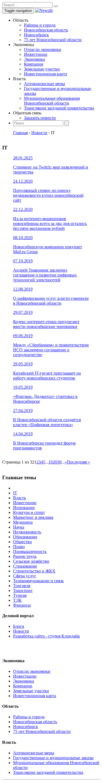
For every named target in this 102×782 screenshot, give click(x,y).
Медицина (23, 522)
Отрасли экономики (42, 49)
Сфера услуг (24, 576)
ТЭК (17, 600)
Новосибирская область (46, 30)
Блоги (18, 626)
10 (50, 462)
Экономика (34, 59)
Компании (33, 64)
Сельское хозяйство (31, 561)
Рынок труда (24, 556)
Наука (18, 527)
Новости (21, 631)
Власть (19, 497)
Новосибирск (36, 35)
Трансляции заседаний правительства (59, 108)
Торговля (21, 585)
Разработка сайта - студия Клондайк (46, 636)
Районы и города (39, 25)
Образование (25, 537)
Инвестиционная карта (45, 74)
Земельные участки (42, 69)
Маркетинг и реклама (33, 517)
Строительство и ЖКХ (34, 571)
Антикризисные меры (44, 83)
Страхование (25, 566)
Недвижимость (27, 532)
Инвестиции (35, 54)
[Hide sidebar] (56, 6)
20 (55, 462)
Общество (22, 541)
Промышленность (30, 551)
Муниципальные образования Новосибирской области (52, 100)
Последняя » (78, 462)
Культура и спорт (29, 512)
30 (59, 462)
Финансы (22, 605)
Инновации (24, 507)
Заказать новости (40, 117)
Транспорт (23, 590)
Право (19, 546)
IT (15, 493)
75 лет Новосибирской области (53, 39)
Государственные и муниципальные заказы (53, 757)
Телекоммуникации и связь (38, 580)
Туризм (20, 595)
